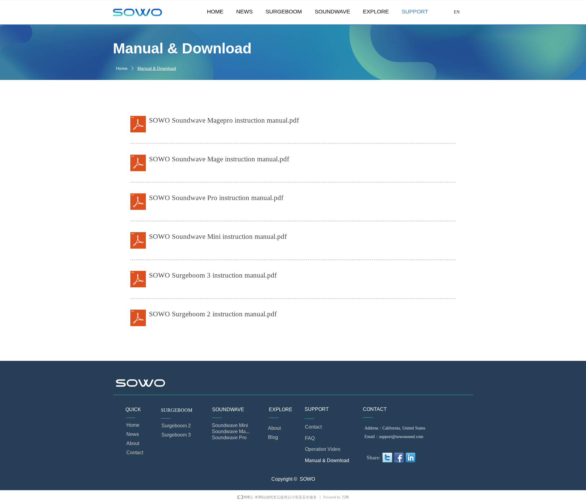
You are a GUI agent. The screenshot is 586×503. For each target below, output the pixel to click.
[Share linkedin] (410, 457)
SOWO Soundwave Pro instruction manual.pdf (216, 198)
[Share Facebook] (399, 457)
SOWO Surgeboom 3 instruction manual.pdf (213, 275)
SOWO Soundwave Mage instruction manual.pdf (219, 159)
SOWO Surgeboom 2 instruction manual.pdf (213, 314)
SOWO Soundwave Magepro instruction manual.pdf (224, 120)
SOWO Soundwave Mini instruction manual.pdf (218, 236)
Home (122, 68)
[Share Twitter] (387, 457)
